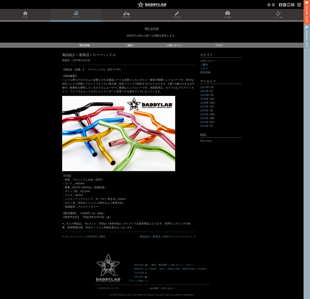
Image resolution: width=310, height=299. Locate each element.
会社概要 (154, 288)
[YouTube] (289, 5)
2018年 (204, 102)
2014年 (204, 118)
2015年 (204, 114)
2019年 (204, 98)
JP (269, 5)
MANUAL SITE (306, 38)
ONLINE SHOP (306, 14)
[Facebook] (281, 5)
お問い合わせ (167, 288)
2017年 (204, 106)
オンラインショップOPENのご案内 (84, 236)
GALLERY (139, 277)
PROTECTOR (188, 269)
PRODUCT (139, 269)
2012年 (204, 126)
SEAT (162, 269)
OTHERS (202, 269)
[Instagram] (293, 5)
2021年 (204, 91)
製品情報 (84, 45)
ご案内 (129, 45)
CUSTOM (139, 273)
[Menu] (299, 4)
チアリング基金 (136, 281)
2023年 (204, 87)
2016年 (204, 110)
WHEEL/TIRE (173, 269)
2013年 (204, 122)
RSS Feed (206, 140)
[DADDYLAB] (151, 4)
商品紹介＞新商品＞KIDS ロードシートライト (167, 236)
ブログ (219, 45)
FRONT (153, 269)
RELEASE (139, 265)
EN (273, 5)
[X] (285, 5)
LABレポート (174, 45)
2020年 (204, 95)
